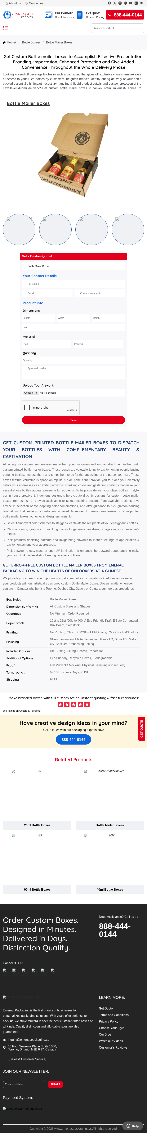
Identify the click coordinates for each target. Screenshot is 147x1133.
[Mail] (141, 3)
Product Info (33, 303)
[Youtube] (130, 3)
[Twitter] (114, 3)
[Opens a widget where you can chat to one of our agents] (132, 1126)
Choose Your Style (111, 1028)
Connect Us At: (13, 963)
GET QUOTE (141, 729)
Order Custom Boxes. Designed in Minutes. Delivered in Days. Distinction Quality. (40, 933)
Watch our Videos (111, 1041)
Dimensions (31, 310)
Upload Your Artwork (38, 385)
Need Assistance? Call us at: (118, 916)
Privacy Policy (108, 1021)
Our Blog (105, 1034)
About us (15, 3)
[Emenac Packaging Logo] (18, 15)
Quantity (29, 353)
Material (29, 336)
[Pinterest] (125, 3)
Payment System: (18, 1097)
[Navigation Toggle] (6, 28)
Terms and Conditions (114, 1015)
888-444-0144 (73, 739)
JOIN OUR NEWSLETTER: (26, 1071)
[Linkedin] (136, 3)
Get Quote (106, 1008)
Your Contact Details (40, 276)
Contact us (36, 3)
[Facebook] (109, 3)
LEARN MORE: (112, 997)
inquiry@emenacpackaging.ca (28, 1039)
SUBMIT (55, 1084)
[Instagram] (120, 3)
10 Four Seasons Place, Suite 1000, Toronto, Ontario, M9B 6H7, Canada (32, 1048)
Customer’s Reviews (113, 1047)
